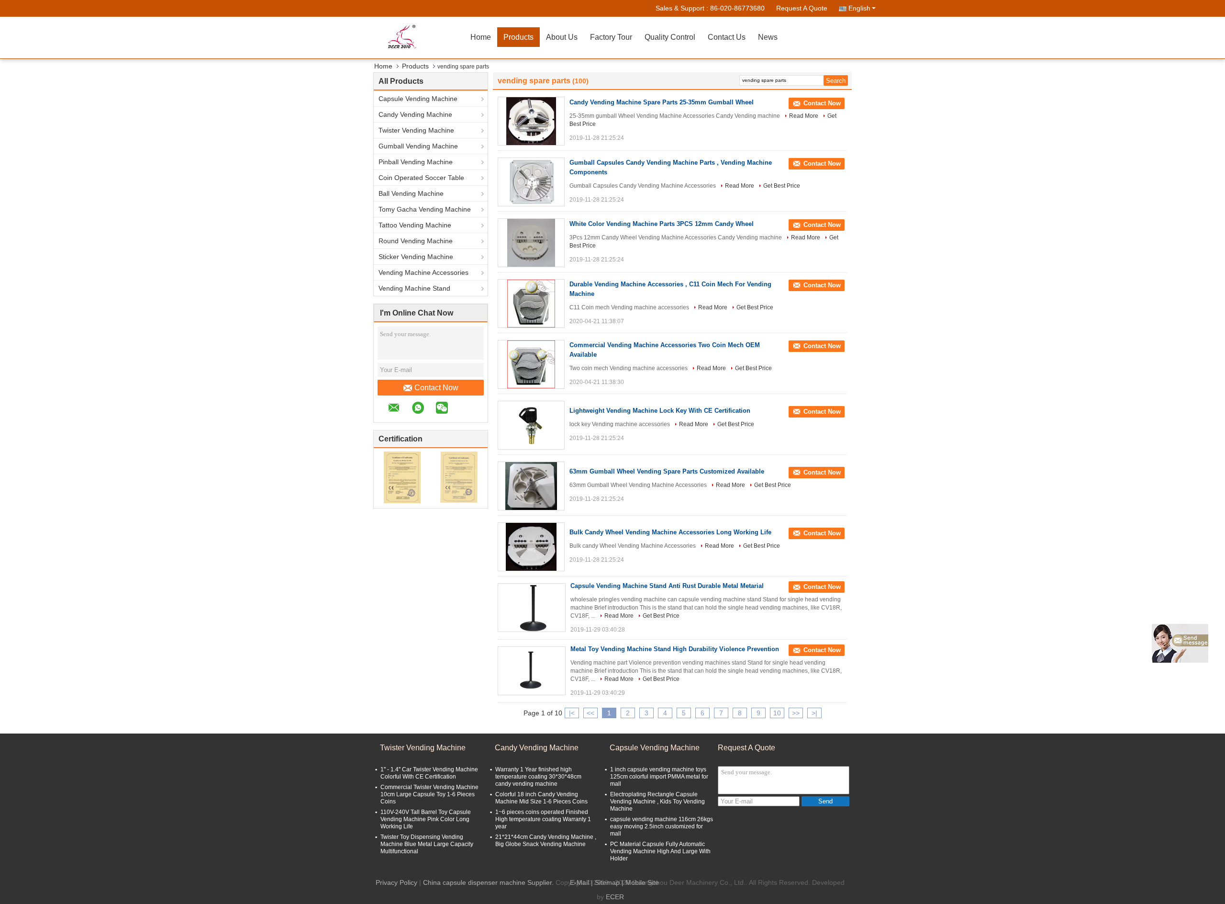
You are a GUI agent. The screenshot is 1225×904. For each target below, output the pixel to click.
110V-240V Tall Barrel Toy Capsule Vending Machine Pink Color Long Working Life (425, 819)
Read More (803, 116)
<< (590, 713)
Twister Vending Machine (416, 130)
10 (777, 713)
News (768, 37)
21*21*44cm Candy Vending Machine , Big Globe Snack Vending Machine (545, 841)
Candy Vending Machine (415, 114)
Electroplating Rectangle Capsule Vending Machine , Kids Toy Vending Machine (657, 801)
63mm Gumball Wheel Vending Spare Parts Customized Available (666, 471)
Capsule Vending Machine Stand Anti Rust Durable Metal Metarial (667, 585)
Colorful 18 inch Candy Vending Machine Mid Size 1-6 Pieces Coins (541, 798)
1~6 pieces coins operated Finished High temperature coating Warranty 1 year (543, 819)
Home (480, 37)
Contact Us (727, 37)
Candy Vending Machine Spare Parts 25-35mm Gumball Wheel (661, 102)
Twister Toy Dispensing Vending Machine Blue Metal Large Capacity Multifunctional (426, 844)
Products (518, 37)
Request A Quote (801, 8)
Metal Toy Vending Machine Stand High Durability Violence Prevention (674, 649)
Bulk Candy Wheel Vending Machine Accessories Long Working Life (670, 532)
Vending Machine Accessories (423, 272)
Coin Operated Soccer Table (421, 177)
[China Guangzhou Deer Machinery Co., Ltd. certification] (402, 477)
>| (814, 713)
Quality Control (670, 37)
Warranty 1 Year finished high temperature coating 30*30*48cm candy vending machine (538, 776)
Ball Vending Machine (411, 193)
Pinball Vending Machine (416, 162)
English (859, 8)
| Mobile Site (640, 882)
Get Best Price (781, 185)
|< (572, 713)
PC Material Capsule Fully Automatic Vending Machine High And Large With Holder (660, 851)
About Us (562, 37)
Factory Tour (611, 37)
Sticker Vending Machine (416, 256)
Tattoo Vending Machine (415, 225)
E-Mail (579, 882)
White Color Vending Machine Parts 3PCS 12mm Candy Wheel (661, 223)
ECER (615, 897)
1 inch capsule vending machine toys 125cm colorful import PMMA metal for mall (659, 776)
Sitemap (607, 882)
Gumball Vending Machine (418, 146)
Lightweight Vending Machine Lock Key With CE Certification (659, 410)
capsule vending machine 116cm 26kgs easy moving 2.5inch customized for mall (661, 826)
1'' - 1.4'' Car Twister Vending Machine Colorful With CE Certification (429, 773)
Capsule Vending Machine (418, 98)
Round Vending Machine (416, 241)
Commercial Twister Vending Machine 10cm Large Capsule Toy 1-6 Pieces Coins (429, 794)
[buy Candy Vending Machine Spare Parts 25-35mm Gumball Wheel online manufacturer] (531, 121)
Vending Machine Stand (414, 288)
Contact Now (436, 388)
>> (796, 713)
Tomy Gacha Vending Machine (425, 209)
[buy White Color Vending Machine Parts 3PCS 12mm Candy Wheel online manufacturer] (531, 242)
